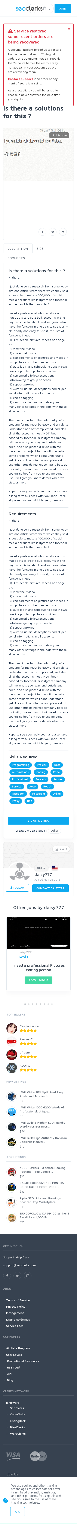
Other (54, 830)
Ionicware (12, 1402)
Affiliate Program (18, 1348)
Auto (32, 786)
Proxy (15, 801)
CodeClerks (17, 1414)
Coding (40, 772)
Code (56, 772)
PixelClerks (17, 1427)
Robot (47, 786)
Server (57, 779)
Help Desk (22, 1257)
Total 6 (38, 980)
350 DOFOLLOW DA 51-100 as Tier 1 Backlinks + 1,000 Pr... (44, 1215)
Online (57, 793)
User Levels (14, 1354)
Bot (29, 801)
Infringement (15, 1313)
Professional (20, 779)
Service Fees (15, 1326)
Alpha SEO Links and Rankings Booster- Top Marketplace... (40, 1200)
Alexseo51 (27, 1039)
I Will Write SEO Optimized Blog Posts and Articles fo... (41, 1094)
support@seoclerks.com (19, 1265)
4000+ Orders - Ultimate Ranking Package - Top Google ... (42, 1169)
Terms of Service (18, 1300)
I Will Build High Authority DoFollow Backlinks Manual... (43, 1139)
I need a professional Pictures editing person (38, 967)
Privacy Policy (15, 1306)
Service (17, 786)
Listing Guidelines (18, 1319)
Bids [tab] (40, 248)
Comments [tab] (16, 258)
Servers (41, 779)
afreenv (25, 1052)
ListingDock (18, 1421)
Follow (19, 887)
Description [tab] (18, 248)
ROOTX (25, 1065)
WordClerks (18, 1433)
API (9, 1374)
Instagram (38, 793)
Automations (20, 772)
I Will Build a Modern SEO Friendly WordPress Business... (42, 1124)
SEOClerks (17, 1408)
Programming (20, 764)
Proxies (42, 764)
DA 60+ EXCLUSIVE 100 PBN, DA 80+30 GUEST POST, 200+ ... (42, 1184)
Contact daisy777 (50, 888)
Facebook (18, 793)
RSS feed (13, 1367)
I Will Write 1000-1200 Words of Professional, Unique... (42, 1109)
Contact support (20, 79)
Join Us (12, 1474)
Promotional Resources (22, 1361)
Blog (9, 1380)
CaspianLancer (30, 1026)
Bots (57, 764)
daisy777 (43, 874)
